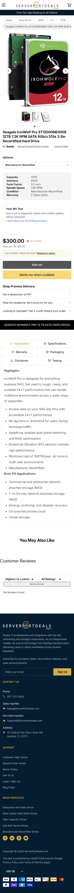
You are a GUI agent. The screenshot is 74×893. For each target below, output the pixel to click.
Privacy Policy (11, 862)
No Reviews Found (13, 592)
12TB (63, 20)
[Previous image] (8, 71)
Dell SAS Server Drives (15, 825)
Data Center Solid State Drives (20, 813)
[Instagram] (19, 838)
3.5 (52, 20)
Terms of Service (34, 862)
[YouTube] (25, 838)
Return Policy (10, 769)
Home (9, 20)
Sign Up (62, 671)
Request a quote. (46, 253)
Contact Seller (61, 146)
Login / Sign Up (11, 781)
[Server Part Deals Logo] (37, 4)
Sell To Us (8, 775)
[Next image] (65, 71)
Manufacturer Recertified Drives (21, 831)
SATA (41, 20)
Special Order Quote (14, 763)
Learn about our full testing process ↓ (27, 220)
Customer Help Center (15, 757)
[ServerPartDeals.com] (28, 625)
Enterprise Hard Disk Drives (18, 807)
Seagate (10, 146)
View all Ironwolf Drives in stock (33, 146)
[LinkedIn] (12, 838)
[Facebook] (5, 838)
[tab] (19, 343)
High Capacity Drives (15, 819)
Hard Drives (25, 20)
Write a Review (37, 584)
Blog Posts (9, 787)
